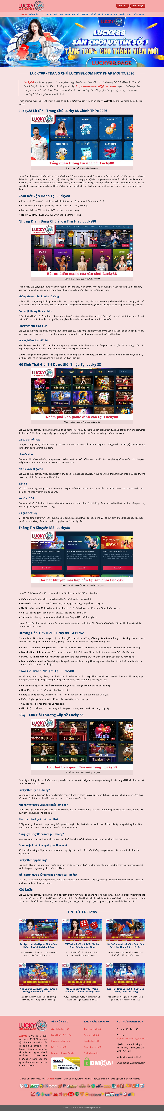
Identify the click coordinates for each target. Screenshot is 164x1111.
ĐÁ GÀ (67, 14)
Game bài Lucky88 (92, 1047)
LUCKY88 (23, 14)
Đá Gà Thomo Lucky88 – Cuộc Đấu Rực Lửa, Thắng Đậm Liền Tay (125, 945)
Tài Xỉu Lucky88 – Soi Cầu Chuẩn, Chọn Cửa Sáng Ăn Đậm (82, 945)
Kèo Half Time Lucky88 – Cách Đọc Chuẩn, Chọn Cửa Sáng (125, 990)
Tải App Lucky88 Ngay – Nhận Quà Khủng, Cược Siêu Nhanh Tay (38, 945)
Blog (128, 14)
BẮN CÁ (108, 14)
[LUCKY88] (31, 5)
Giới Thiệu (33, 14)
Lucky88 (23, 1035)
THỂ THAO (58, 14)
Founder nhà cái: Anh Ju (62, 1053)
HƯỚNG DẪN (138, 14)
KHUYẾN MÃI (119, 14)
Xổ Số (93, 14)
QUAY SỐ (75, 14)
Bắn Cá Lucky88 (91, 1041)
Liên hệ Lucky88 (58, 1047)
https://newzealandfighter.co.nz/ (96, 86)
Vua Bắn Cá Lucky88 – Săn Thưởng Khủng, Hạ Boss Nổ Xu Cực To (38, 990)
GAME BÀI (85, 14)
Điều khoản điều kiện (61, 1035)
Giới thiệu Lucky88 (60, 1029)
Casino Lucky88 (91, 1035)
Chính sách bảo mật (60, 1041)
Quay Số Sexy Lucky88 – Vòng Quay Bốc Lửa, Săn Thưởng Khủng (82, 990)
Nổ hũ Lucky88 (91, 1053)
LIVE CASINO (47, 14)
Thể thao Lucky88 (92, 1029)
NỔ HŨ (101, 14)
